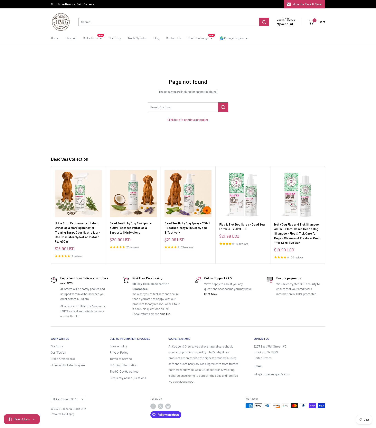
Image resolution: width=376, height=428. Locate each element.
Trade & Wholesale (63, 358)
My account (285, 24)
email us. (165, 314)
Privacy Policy (119, 352)
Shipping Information (123, 365)
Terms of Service (121, 358)
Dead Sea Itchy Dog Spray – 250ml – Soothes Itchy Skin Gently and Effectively (187, 227)
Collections (90, 38)
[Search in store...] (223, 107)
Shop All (71, 38)
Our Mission (58, 352)
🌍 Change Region (232, 38)
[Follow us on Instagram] (168, 406)
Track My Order (137, 38)
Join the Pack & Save (307, 4)
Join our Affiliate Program (68, 365)
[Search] (264, 22)
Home (55, 38)
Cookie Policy (118, 346)
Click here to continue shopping (188, 119)
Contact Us (173, 38)
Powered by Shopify (62, 413)
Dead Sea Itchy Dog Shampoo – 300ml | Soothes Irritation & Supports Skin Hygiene (131, 227)
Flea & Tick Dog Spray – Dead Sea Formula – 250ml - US (242, 227)
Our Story (115, 38)
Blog (156, 38)
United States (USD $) (65, 399)
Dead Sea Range (198, 38)
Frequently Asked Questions (128, 378)
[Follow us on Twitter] (160, 406)
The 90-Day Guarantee (124, 371)
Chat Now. (211, 294)
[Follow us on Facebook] (153, 406)
